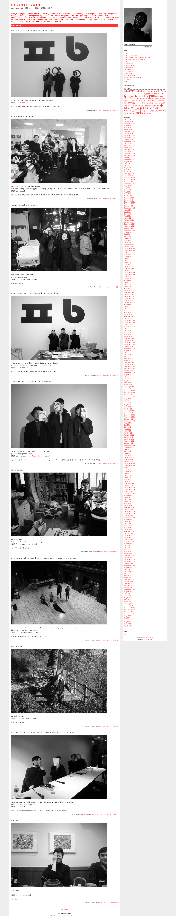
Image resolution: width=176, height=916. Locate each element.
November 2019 (129, 250)
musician (76, 17)
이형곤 (143, 105)
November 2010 (129, 465)
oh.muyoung (129, 67)
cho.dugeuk (129, 71)
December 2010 (129, 463)
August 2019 (128, 256)
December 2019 (129, 248)
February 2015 (129, 363)
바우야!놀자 (42, 106)
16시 (16, 810)
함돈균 (149, 113)
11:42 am (99, 640)
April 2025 (127, 127)
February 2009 (129, 507)
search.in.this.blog (129, 44)
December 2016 (129, 320)
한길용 (22, 722)
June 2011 (127, 451)
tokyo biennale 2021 (93, 17)
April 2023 (127, 170)
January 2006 (128, 582)
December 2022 (129, 178)
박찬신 (126, 103)
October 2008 (128, 515)
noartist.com (145, 637)
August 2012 (128, 423)
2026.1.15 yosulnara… (132, 55)
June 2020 (127, 236)
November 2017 (129, 298)
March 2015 (128, 361)
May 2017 (127, 310)
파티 (58, 106)
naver (31, 454)
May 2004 (127, 622)
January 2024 (128, 152)
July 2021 (127, 212)
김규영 (17, 194)
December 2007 (129, 535)
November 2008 (129, 513)
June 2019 (127, 260)
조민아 (45, 636)
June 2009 (127, 499)
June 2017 (127, 308)
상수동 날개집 (24, 548)
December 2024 (129, 135)
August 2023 (128, 162)
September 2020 (129, 230)
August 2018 (128, 280)
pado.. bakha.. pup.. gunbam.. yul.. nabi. (138, 57)
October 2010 (128, 467)
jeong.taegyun (129, 69)
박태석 (17, 548)
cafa (64, 14)
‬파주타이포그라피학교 (147, 98)
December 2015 (129, 342)
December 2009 (129, 487)
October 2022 (128, 182)
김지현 (136, 100)
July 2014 (127, 377)
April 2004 (127, 624)
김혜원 (27, 194)
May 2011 (127, 453)
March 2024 (128, 148)
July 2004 (127, 618)
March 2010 (128, 481)
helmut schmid (137, 94)
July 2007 (127, 545)
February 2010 (129, 483)
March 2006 (128, 578)
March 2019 (128, 266)
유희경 (59, 810)
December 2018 (129, 272)
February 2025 (129, 132)
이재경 (71, 194)
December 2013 (129, 391)
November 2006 (129, 561)
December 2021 (129, 202)
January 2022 (128, 200)
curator (89, 14)
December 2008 (129, 511)
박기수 (158, 101)
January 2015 (128, 365)
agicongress (144, 91)
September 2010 (129, 469)
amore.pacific (17, 186)
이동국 (128, 105)
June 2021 (127, 214)
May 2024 (127, 146)
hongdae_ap (15, 17)
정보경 (39, 636)
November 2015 (129, 344)
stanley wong (159, 96)
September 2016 (129, 326)
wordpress (148, 639)
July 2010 (127, 473)
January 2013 (128, 413)
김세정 (17, 636)
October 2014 (128, 371)
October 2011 (128, 443)
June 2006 (127, 572)
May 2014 (127, 381)
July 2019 (127, 258)
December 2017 (129, 296)
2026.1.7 (128, 61)
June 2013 (127, 403)
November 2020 (129, 226)
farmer (46, 16)
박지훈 (162, 100)
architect (31, 14)
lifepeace (63, 17)
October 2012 (128, 419)
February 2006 (129, 580)
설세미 (43, 194)
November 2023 (129, 156)
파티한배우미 (138, 112)
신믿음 (45, 371)
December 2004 (129, 608)
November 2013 (129, 393)
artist (54, 14)
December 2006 (129, 559)
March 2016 (128, 336)
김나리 (22, 194)
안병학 (160, 103)
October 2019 (128, 252)
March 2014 (128, 385)
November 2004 (129, 610)
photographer (54, 19)
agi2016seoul (133, 91)
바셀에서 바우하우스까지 (87, 460)
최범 (146, 105)
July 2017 (127, 306)
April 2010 (127, 479)
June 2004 (127, 620)
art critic (45, 14)
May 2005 (127, 598)
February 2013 (129, 411)
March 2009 (128, 505)
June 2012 (127, 427)
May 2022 (127, 192)
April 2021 (127, 218)
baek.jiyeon (129, 73)
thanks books (55, 460)
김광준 (31, 371)
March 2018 (128, 290)
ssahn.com (26, 4)
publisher (78, 19)
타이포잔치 (152, 106)
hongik (27, 17)
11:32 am (99, 726)
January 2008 (128, 533)
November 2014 (129, 369)
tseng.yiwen (129, 63)
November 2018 (129, 274)
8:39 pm (100, 110)
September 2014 (129, 373)
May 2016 (127, 332)
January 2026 (128, 122)
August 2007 (128, 543)
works (46, 21)
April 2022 (127, 194)
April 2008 (127, 527)
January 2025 (128, 134)
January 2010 (128, 485)
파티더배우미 (153, 111)
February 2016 (129, 339)
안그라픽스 (149, 103)
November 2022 (129, 180)
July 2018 (127, 282)
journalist (52, 17)
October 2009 (128, 491)
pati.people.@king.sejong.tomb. (135, 59)
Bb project (18, 460)
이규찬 (49, 106)
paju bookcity (16, 19)
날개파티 (142, 101)
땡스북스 (75, 460)
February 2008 (129, 531)
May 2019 (127, 262)
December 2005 (129, 584)
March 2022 (128, 196)
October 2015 (128, 347)
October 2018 (128, 276)
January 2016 (128, 341)
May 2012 (127, 429)
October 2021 (128, 206)
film (72, 16)
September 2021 (129, 208)
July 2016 (127, 328)
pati (28, 19)
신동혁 (41, 810)
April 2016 (127, 334)
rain (126, 81)
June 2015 (127, 355)
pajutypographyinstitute (150, 94)
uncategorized (32, 21)
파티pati (144, 111)
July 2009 (127, 497)
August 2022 (128, 186)
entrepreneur (34, 16)
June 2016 (127, 330)
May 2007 (127, 549)
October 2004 (128, 612)
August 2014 (128, 375)
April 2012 (127, 431)
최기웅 (98, 460)
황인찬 (64, 810)
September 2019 (129, 254)
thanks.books (37, 456)
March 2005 (128, 602)
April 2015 (127, 359)
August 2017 (128, 304)
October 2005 (128, 588)
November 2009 (129, 489)
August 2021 (128, 210)
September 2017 (129, 302)
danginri (111, 14)
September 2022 (129, 184)
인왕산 (17, 722)
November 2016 (129, 322)
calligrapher (77, 14)
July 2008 (127, 521)
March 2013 (128, 409)
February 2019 (129, 268)
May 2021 (127, 216)
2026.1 (127, 53)
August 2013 (128, 399)
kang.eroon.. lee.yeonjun (133, 77)
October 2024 (128, 140)
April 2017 (127, 312)
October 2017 (128, 300)
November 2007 (129, 537)
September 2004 (129, 614)
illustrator (40, 17)
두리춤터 (33, 636)
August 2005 (128, 592)
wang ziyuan (135, 98)
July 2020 (127, 234)
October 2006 (128, 564)
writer (56, 21)
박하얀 (132, 102)
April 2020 (127, 240)
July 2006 (127, 570)
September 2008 (129, 517)
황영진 (76, 194)
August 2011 (128, 447)
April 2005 (127, 600)
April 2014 (127, 383)
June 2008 (127, 523)
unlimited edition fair (26, 810)
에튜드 (66, 194)
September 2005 (129, 590)
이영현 (54, 106)
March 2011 (128, 457)
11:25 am (99, 902)
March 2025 (128, 130)
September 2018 (129, 278)
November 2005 (129, 586)
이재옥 (133, 106)
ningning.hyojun (130, 75)
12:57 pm (99, 375)
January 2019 (128, 270)
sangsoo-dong (93, 19)
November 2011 (129, 441)
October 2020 (128, 228)
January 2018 (128, 294)
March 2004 (128, 626)
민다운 (33, 194)
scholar (107, 19)
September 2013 (129, 397)
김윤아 (35, 106)
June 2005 (127, 596)
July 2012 (127, 425)
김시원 (22, 636)
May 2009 (127, 501)
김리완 (63, 460)
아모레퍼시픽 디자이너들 (54, 194)
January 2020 (128, 246)
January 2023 (128, 176)
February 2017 (129, 316)
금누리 (126, 101)
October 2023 (128, 158)
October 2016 (128, 324)
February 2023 (129, 174)
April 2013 (127, 407)
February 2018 (129, 292)
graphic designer (97, 16)
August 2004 (128, 616)
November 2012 (129, 417)
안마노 (156, 103)
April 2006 (127, 576)
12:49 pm (99, 463)
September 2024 (129, 142)
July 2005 (127, 594)
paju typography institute (144, 95)
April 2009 (127, 503)
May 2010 (127, 477)
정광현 (50, 371)
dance (99, 14)
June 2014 (127, 379)
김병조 (36, 810)
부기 (138, 103)
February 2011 (129, 459)
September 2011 (129, 445)
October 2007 (128, 539)
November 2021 (129, 204)
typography (15, 21)
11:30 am (86, 814)
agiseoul (154, 91)
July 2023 (127, 164)
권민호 (163, 98)
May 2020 (127, 238)
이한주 (138, 105)
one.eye (109, 17)
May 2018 (127, 286)
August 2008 (128, 519)
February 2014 (129, 387)
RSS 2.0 (126, 635)
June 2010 (127, 475)
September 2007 (129, 541)
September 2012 (129, 421)
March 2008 (128, 529)
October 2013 (128, 395)
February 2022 (129, 198)
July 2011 (127, 449)
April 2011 (127, 455)
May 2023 (127, 168)
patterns (40, 19)
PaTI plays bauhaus (25, 106)
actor (13, 14)
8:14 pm (100, 198)
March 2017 (128, 314)
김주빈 (27, 636)
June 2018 (127, 284)
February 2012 (129, 435)
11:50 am (95, 551)
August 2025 (128, 125)
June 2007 (127, 547)
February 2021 (129, 220)
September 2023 (129, 160)
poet (66, 19)
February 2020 (129, 244)
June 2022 (127, 190)
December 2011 (129, 439)
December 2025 (129, 124)
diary (12, 16)
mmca (22, 103)
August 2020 (128, 232)
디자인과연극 (151, 100)
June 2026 (127, 119)
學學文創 (158, 98)
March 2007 (128, 553)
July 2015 (127, 353)
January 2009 (128, 509)
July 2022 (127, 188)
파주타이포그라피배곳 (143, 106)
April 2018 (127, 288)
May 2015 (127, 357)
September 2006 (129, 566)
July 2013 (127, 401)
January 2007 (128, 558)
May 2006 (127, 574)
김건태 (132, 101)
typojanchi (127, 98)
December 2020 (129, 224)
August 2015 (128, 351)
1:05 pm (100, 287)
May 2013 (127, 405)
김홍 (16, 283)
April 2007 (127, 551)
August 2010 (128, 471)
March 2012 (128, 433)
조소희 (17, 899)
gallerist (83, 16)
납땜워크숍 (38, 371)
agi (20, 14)
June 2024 (127, 144)
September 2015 (129, 349)
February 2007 (129, 556)
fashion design (60, 16)
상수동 (142, 103)
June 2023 (127, 166)
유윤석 (21, 283)
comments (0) (114, 110)
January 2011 (128, 461)
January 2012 (128, 437)
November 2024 (129, 138)
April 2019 (127, 264)
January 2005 (128, 606)
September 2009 (129, 493)
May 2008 (127, 525)
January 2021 (128, 222)
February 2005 (129, 604)
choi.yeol (128, 79)
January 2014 (128, 389)
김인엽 (69, 460)
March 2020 (128, 242)
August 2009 (128, 495)
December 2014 (129, 367)
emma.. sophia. (130, 65)
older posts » (64, 909)
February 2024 (129, 150)
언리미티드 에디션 (50, 810)
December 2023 (129, 154)
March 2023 (128, 172)
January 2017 (128, 318)
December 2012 (129, 415)
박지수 (38, 194)
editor (22, 16)
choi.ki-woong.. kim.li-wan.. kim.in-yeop (36, 460)
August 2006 (128, 568)
